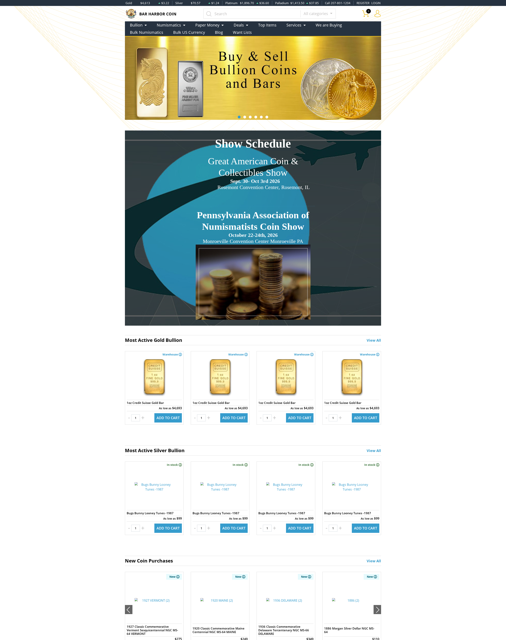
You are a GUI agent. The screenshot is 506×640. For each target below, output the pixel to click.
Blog (219, 32)
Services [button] (293, 25)
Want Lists (242, 32)
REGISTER (363, 3)
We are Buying (329, 25)
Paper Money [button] (207, 25)
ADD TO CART (168, 417)
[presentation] (128, 609)
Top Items (267, 25)
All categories (316, 13)
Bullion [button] (136, 25)
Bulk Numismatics (146, 32)
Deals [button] (239, 25)
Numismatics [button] (169, 25)
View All (374, 340)
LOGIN (375, 3)
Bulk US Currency (189, 32)
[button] (239, 117)
